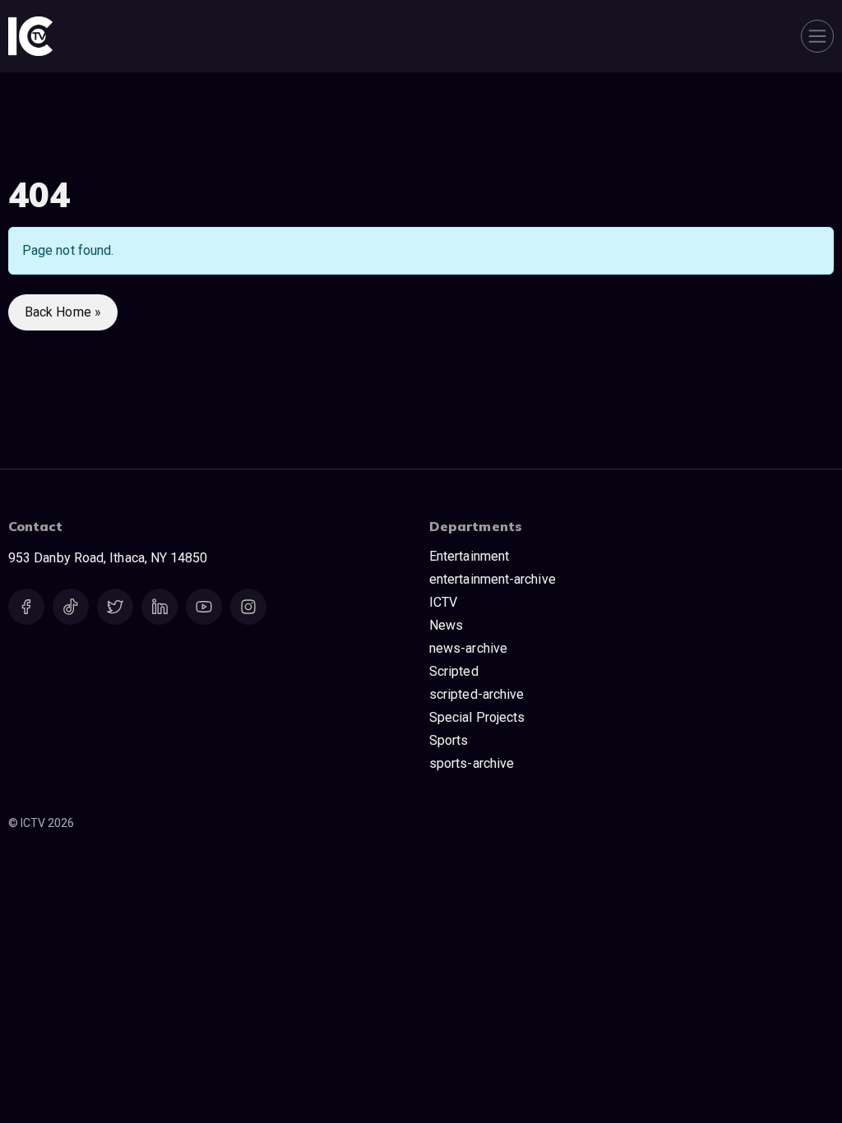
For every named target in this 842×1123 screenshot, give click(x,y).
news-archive (468, 648)
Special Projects (477, 717)
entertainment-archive (492, 579)
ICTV (443, 602)
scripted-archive (476, 694)
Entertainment (469, 556)
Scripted (454, 671)
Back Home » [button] (63, 312)
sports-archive (471, 763)
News (446, 625)
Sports (448, 740)
